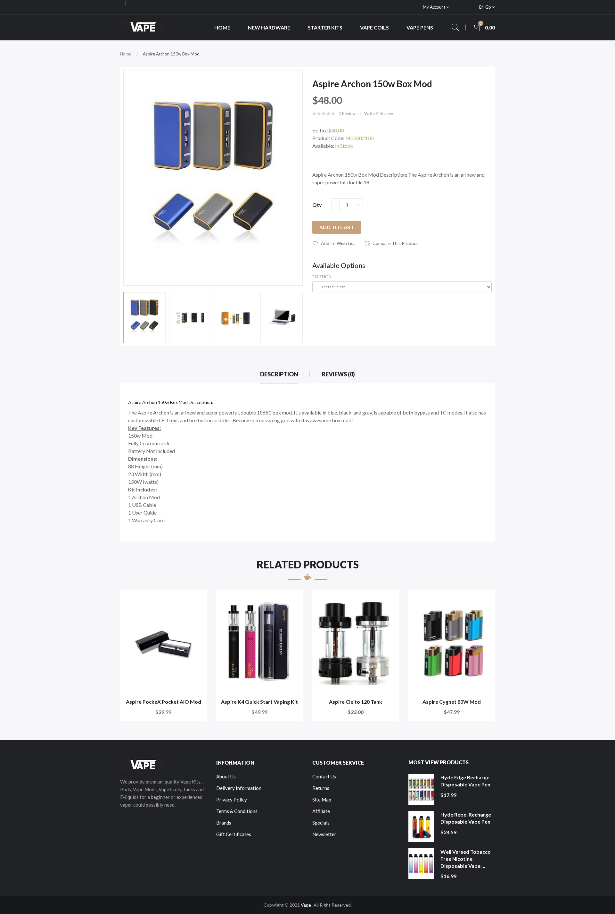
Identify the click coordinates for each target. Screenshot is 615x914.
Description (279, 374)
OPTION (323, 276)
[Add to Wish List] (197, 599)
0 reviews (348, 113)
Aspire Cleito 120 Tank (355, 702)
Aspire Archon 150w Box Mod (171, 53)
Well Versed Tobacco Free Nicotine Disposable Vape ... (465, 858)
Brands (223, 823)
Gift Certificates (233, 834)
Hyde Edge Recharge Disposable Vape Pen (465, 780)
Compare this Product (395, 243)
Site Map (321, 799)
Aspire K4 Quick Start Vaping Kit (259, 702)
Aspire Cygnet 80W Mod (451, 702)
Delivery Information (238, 788)
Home (125, 53)
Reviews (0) (338, 374)
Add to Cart (336, 227)
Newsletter (324, 834)
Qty (317, 205)
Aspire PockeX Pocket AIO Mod (163, 702)
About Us (226, 776)
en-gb (485, 7)
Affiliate (321, 811)
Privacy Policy (231, 799)
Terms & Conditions (237, 811)
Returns (320, 788)
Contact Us (324, 776)
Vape (306, 905)
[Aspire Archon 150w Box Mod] (144, 317)
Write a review (378, 113)
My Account (434, 7)
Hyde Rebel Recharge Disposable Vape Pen (465, 818)
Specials (321, 823)
